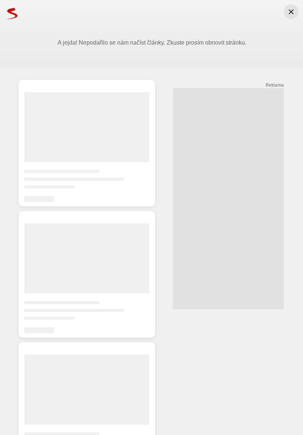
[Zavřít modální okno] (291, 11)
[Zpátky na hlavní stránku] (9, 13)
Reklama (275, 85)
